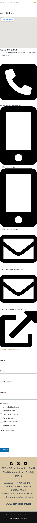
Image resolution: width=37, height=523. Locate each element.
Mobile (2, 371)
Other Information (7, 430)
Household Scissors (11, 407)
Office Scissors (9, 411)
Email (3, 393)
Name (3, 360)
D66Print (24, 519)
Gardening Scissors (10, 422)
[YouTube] (25, 463)
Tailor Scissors (9, 418)
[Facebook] (12, 463)
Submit (5, 450)
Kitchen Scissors (9, 425)
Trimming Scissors (10, 414)
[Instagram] (18, 463)
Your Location (6, 382)
